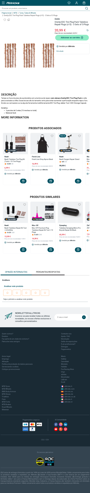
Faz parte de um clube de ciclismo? (15, 339)
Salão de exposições (69, 341)
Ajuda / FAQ (65, 336)
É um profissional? (68, 344)
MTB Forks (6, 402)
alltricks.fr (68, 386)
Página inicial (6, 13)
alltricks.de (68, 394)
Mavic (63, 356)
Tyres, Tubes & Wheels (27, 13)
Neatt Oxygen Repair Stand (69, 159)
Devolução (65, 339)
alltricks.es (68, 391)
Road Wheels (7, 407)
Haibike (64, 367)
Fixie (4, 399)
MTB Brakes (6, 404)
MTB (15, 13)
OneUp (57, 19)
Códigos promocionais (11, 369)
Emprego (5, 359)
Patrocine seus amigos (11, 341)
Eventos (5, 336)
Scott (63, 382)
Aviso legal (6, 356)
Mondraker (65, 377)
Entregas (64, 347)
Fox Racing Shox (67, 369)
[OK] (84, 317)
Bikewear (5, 410)
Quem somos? (7, 334)
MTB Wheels (6, 389)
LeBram (64, 380)
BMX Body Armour (9, 391)
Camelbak (65, 361)
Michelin (64, 364)
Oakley (63, 359)
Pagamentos (66, 349)
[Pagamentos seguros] (32, 427)
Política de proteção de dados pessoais (17, 364)
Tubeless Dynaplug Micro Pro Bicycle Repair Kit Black (70, 229)
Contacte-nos (66, 334)
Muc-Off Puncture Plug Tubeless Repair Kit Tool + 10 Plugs (42, 230)
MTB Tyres (6, 386)
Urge (63, 372)
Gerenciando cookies (10, 367)
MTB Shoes (6, 394)
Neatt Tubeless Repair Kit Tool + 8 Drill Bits (15, 229)
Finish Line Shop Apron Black (42, 159)
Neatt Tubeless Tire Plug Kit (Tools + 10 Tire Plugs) (14, 160)
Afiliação (5, 361)
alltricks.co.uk (69, 397)
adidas (63, 374)
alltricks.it (68, 399)
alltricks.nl (68, 402)
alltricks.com (69, 389)
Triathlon (5, 397)
